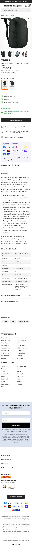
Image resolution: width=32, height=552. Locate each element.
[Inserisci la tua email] (16, 425)
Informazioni (5, 456)
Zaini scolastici (21, 345)
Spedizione (8, 70)
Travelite (3, 369)
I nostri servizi (6, 460)
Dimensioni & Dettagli (8, 249)
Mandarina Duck (21, 366)
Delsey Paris (4, 379)
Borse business (21, 353)
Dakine (19, 371)
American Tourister (6, 374)
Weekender (20, 358)
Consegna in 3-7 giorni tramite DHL (15, 127)
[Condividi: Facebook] (9, 165)
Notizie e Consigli (7, 468)
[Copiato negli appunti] (18, 165)
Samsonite (4, 366)
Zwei (18, 369)
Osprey (3, 376)
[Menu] (2, 5)
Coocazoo (19, 384)
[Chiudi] (0, 550)
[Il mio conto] (26, 5)
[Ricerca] (28, 10)
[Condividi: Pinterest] (15, 165)
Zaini (12, 321)
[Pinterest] (18, 544)
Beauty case (20, 350)
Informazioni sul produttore (10, 295)
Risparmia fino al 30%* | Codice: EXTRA (16, 1)
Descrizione (5, 174)
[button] (26, 61)
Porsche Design (5, 384)
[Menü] (14, 485)
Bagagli (3, 358)
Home (2, 15)
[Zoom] (28, 20)
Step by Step (20, 376)
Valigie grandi (5, 350)
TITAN (3, 371)
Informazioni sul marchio (9, 301)
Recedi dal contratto (16, 496)
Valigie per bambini (22, 348)
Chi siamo (4, 464)
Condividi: (4, 165)
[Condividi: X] (12, 165)
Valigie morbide (5, 348)
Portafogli (19, 355)
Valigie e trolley (5, 338)
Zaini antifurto (23, 321)
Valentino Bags (21, 374)
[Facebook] (13, 544)
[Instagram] (16, 544)
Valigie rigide (5, 345)
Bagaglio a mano (6, 340)
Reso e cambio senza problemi (14, 137)
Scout (18, 379)
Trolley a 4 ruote (5, 353)
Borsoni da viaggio (22, 338)
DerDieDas (20, 381)
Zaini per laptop (21, 340)
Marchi (7, 15)
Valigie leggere (5, 343)
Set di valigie (5, 355)
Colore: (7, 78)
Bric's (2, 386)
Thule (12, 15)
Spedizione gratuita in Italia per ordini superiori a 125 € (17, 132)
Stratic (3, 381)
